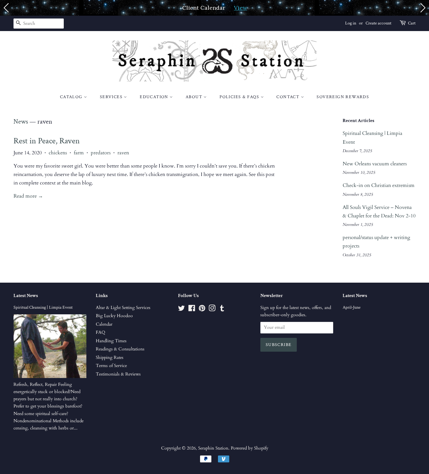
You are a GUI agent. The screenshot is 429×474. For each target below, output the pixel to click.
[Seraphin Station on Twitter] (181, 309)
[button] (6, 8)
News (21, 121)
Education (155, 97)
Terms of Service (111, 366)
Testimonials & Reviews (118, 374)
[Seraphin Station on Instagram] (212, 309)
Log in (350, 23)
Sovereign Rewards (343, 97)
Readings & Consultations (120, 349)
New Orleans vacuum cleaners (375, 163)
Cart (411, 23)
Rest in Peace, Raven (47, 141)
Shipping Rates (109, 357)
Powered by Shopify (249, 448)
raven (123, 152)
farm (79, 152)
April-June (352, 307)
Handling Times (111, 341)
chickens (58, 152)
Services (112, 97)
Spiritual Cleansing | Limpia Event (43, 307)
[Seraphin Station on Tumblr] (222, 309)
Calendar (104, 324)
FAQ (100, 332)
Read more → (28, 196)
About (195, 97)
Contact (288, 97)
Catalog (72, 97)
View (240, 7)
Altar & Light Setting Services (123, 308)
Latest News (26, 296)
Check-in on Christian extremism (379, 185)
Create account (378, 23)
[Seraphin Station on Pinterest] (201, 309)
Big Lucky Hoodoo (114, 316)
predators (101, 152)
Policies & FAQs (240, 97)
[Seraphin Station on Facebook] (191, 309)
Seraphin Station (213, 448)
